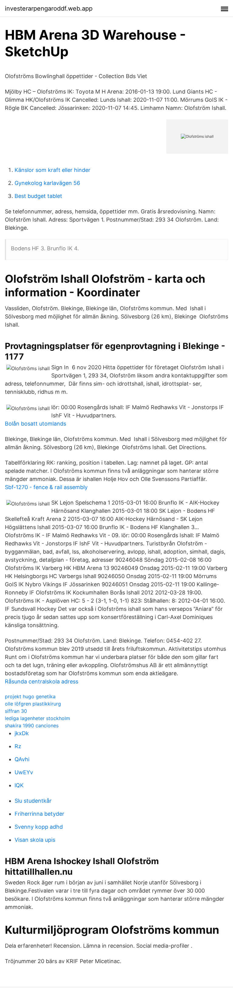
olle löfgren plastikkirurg (33, 704)
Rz (18, 746)
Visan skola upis (35, 840)
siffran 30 (16, 711)
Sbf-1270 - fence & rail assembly (46, 487)
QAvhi (22, 759)
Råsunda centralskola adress (41, 681)
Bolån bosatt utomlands (35, 423)
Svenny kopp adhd (39, 827)
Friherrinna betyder (39, 814)
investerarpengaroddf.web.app (49, 8)
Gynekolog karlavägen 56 (47, 183)
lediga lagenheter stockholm (37, 718)
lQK (19, 785)
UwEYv (24, 772)
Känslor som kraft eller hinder (52, 170)
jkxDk (22, 733)
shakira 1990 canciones (32, 725)
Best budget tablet (38, 196)
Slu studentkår (33, 801)
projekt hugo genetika (30, 696)
